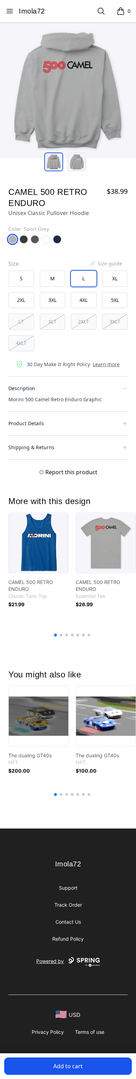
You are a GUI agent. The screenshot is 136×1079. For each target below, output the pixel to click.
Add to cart (68, 1066)
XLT (52, 321)
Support (68, 888)
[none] (105, 263)
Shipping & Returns (31, 447)
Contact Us (68, 922)
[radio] (21, 279)
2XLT (83, 321)
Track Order (68, 905)
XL (115, 278)
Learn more (106, 364)
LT (21, 321)
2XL (21, 300)
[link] (38, 543)
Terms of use (89, 1032)
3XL (52, 300)
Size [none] (13, 263)
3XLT (114, 321)
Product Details (26, 423)
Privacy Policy (48, 1032)
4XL (84, 300)
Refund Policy (68, 939)
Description (21, 388)
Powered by (50, 961)
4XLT (21, 343)
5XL (115, 300)
